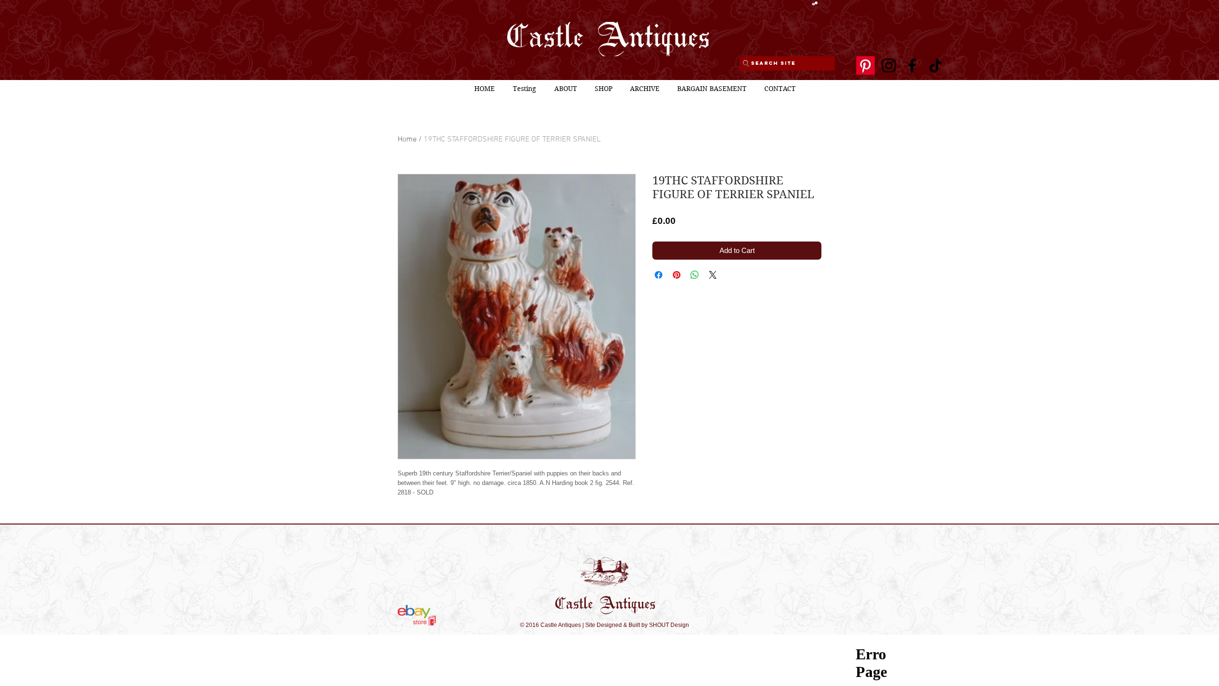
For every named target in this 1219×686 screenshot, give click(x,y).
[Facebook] (912, 65)
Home (407, 139)
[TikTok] (935, 65)
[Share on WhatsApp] (694, 275)
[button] (815, 3)
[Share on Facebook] (658, 275)
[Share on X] (713, 275)
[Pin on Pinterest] (676, 275)
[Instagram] (888, 65)
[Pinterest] (865, 65)
